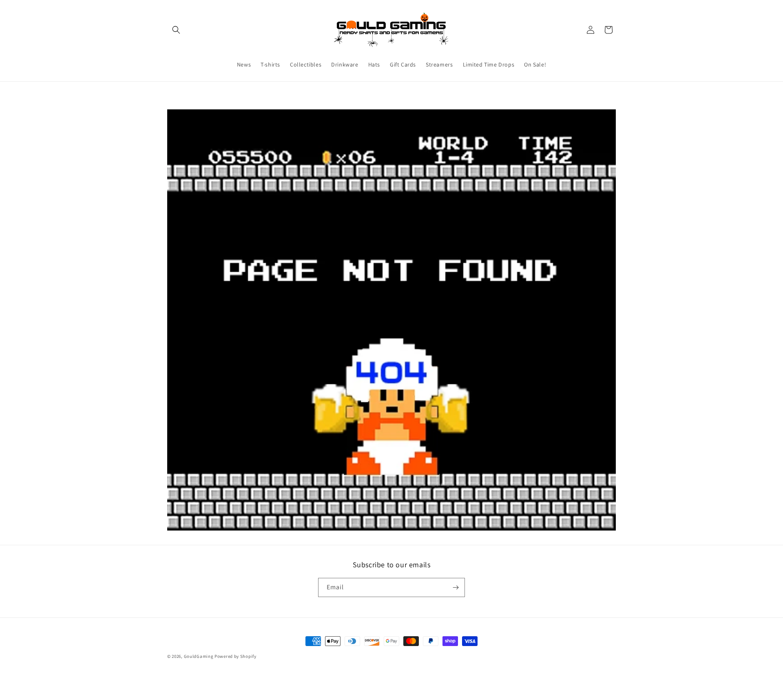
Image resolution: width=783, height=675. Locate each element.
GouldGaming (199, 656)
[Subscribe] (455, 587)
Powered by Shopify (236, 656)
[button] (176, 30)
